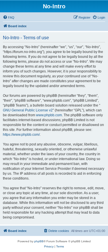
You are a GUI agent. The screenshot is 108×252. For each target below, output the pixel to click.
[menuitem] (8, 17)
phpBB (38, 241)
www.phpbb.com (49, 115)
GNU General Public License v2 (28, 110)
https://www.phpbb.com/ (21, 135)
